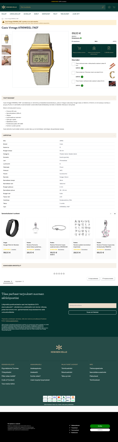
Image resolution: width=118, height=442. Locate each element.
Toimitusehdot (66, 368)
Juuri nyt (76, 14)
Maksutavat (94, 376)
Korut (36, 14)
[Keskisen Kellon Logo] (9, 7)
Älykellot (27, 14)
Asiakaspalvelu (35, 368)
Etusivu (2, 18)
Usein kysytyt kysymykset (40, 380)
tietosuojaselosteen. (12, 321)
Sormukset (46, 14)
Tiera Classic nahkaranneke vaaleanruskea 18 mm (90, 81)
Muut (55, 14)
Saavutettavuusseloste (98, 372)
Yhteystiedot (6, 372)
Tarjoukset (65, 14)
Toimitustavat (95, 380)
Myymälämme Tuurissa (10, 368)
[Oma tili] (109, 7)
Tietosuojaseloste (96, 368)
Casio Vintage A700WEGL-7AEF (11, 18)
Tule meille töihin (8, 384)
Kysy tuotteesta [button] (94, 278)
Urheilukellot (15, 14)
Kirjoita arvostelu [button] (108, 278)
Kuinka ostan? (35, 376)
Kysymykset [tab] (18, 281)
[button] (114, 213)
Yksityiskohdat (8, 98)
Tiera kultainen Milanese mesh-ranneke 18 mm (89, 72)
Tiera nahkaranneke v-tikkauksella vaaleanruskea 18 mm (91, 64)
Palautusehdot (66, 372)
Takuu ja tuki (66, 376)
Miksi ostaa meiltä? (8, 376)
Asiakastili (34, 372)
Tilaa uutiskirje (92, 312)
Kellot (4, 14)
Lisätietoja (7, 135)
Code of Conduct (8, 380)
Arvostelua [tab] (7, 281)
